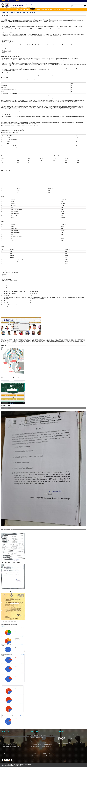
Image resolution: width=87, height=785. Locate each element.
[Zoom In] (10, 407)
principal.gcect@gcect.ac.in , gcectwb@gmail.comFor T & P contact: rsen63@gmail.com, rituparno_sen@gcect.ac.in (71, 741)
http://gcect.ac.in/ (64, 743)
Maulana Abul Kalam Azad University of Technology (41, 755)
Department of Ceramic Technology (10, 744)
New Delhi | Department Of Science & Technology (40, 746)
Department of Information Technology (10, 748)
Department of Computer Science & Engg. (11, 746)
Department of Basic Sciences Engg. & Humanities (12, 742)
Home (4, 735)
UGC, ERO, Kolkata (34, 739)
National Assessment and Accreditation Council (40, 753)
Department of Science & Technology (38, 742)
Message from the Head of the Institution (11, 739)
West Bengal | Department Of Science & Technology (41, 744)
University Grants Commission (37, 737)
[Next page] (3, 407)
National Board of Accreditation (37, 751)
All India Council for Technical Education (38, 735)
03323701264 (3, 0)
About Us (4, 737)
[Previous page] (2, 407)
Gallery (4, 753)
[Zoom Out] (9, 407)
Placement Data (6, 751)
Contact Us (5, 755)
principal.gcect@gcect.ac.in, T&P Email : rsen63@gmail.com (18, 0)
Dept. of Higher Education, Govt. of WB (38, 748)
